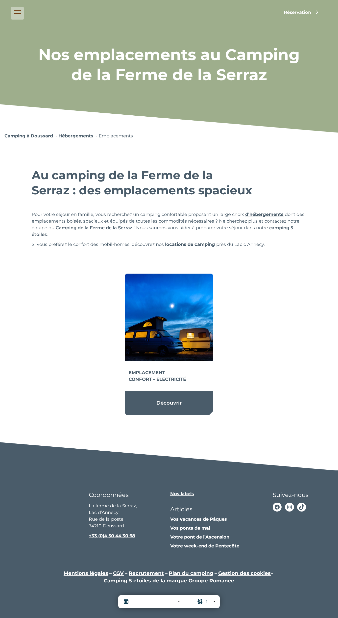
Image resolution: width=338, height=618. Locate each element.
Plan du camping (191, 573)
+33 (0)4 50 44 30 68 (112, 536)
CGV (118, 573)
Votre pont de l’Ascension (199, 537)
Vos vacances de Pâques (198, 519)
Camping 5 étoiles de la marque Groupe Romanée (169, 580)
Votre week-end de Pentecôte (204, 546)
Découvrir (169, 403)
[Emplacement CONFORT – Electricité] (169, 317)
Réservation (297, 12)
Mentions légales (86, 573)
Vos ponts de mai (190, 528)
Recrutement (146, 573)
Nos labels (182, 493)
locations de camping (190, 244)
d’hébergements (264, 214)
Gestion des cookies (244, 573)
